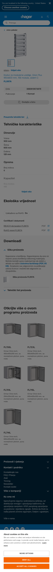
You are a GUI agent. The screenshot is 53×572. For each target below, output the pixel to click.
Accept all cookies (26, 566)
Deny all (26, 560)
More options (26, 553)
